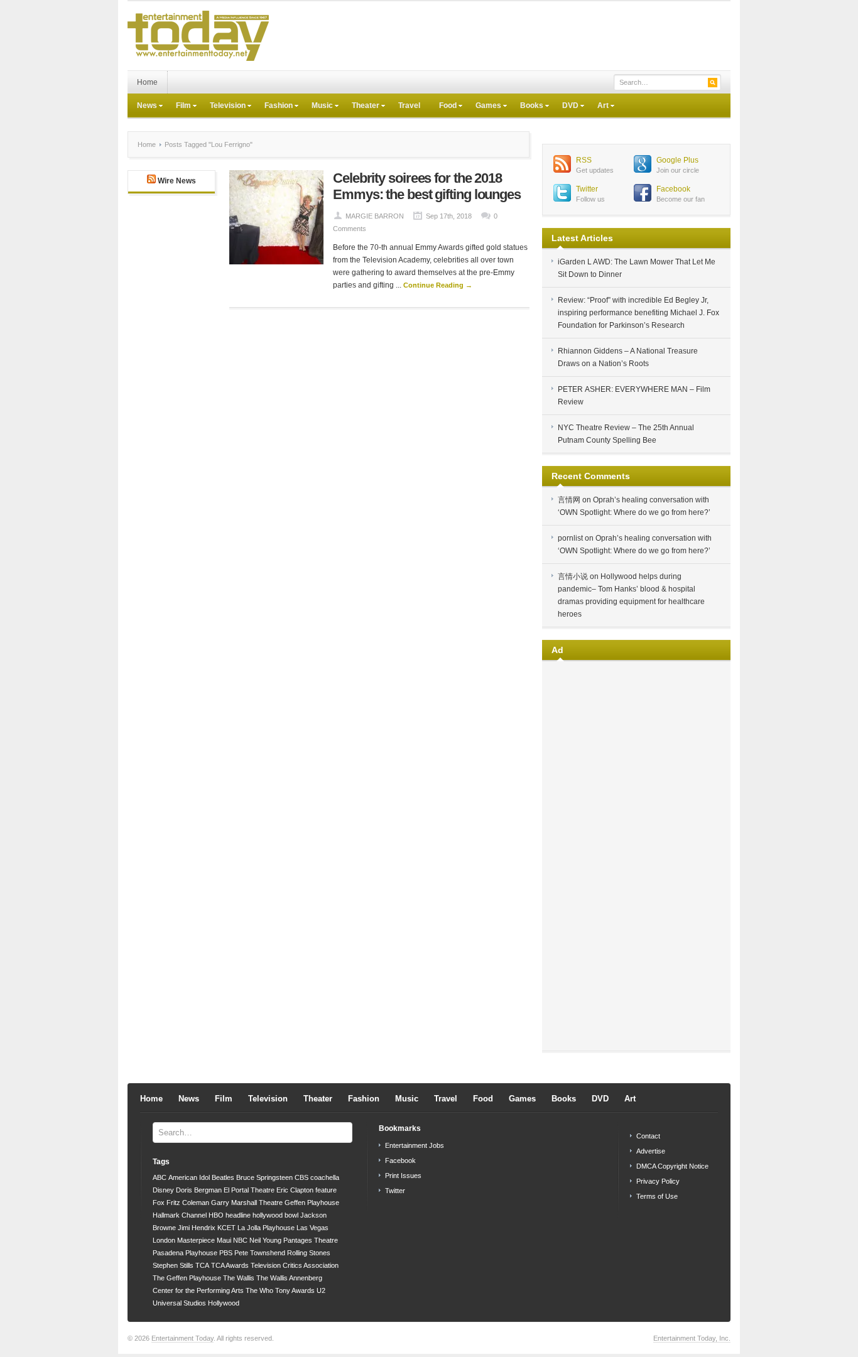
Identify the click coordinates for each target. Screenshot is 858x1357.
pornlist (570, 538)
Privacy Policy (658, 1181)
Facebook (673, 189)
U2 (321, 1290)
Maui (224, 1240)
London (164, 1240)
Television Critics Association (295, 1265)
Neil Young (265, 1240)
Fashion (274, 106)
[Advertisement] (501, 36)
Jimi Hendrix (196, 1227)
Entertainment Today (182, 1338)
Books (527, 106)
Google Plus (677, 160)
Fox (159, 1202)
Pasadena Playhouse (185, 1253)
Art (598, 106)
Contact (648, 1136)
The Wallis (238, 1278)
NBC (240, 1240)
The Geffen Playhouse (187, 1278)
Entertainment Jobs (414, 1145)
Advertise (650, 1151)
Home (147, 82)
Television (223, 106)
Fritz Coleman (187, 1202)
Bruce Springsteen (264, 1177)
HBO (216, 1215)
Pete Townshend (259, 1253)
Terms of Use (657, 1196)
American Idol (189, 1177)
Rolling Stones (308, 1253)
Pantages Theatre (310, 1240)
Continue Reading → (437, 285)
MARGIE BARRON (374, 216)
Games (483, 106)
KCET (226, 1227)
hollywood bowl (275, 1215)
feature (326, 1190)
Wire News (177, 180)
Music (317, 106)
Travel (409, 105)
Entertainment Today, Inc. (691, 1338)
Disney (163, 1190)
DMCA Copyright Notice (672, 1166)
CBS (301, 1177)
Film (178, 106)
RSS (584, 160)
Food (443, 106)
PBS (225, 1253)
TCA (202, 1265)
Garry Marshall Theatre (247, 1202)
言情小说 (573, 576)
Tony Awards (295, 1290)
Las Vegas (312, 1227)
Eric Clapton (294, 1190)
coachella (324, 1177)
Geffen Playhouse (312, 1202)
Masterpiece (196, 1240)
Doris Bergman (199, 1190)
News (142, 106)
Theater (360, 106)
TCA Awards (230, 1265)
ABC (159, 1177)
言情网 (569, 499)
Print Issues (403, 1175)
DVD (565, 106)
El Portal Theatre (249, 1190)
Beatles (223, 1177)
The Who (259, 1290)
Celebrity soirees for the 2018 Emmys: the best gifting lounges (427, 186)
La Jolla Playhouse (266, 1227)
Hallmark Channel (180, 1215)
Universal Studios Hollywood (196, 1303)
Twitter (587, 189)
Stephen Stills (173, 1265)
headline (238, 1215)
